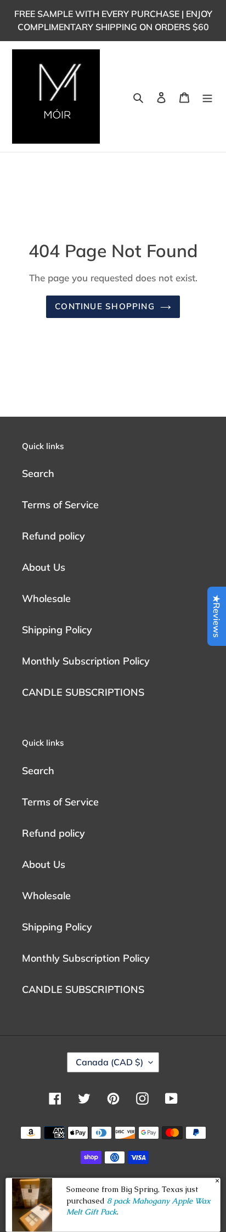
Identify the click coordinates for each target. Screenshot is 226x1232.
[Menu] (207, 97)
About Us (43, 567)
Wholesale (46, 598)
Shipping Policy (57, 629)
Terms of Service (60, 504)
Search (38, 473)
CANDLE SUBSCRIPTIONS (83, 692)
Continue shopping (105, 306)
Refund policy (53, 536)
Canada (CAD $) (109, 1062)
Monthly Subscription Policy (86, 661)
